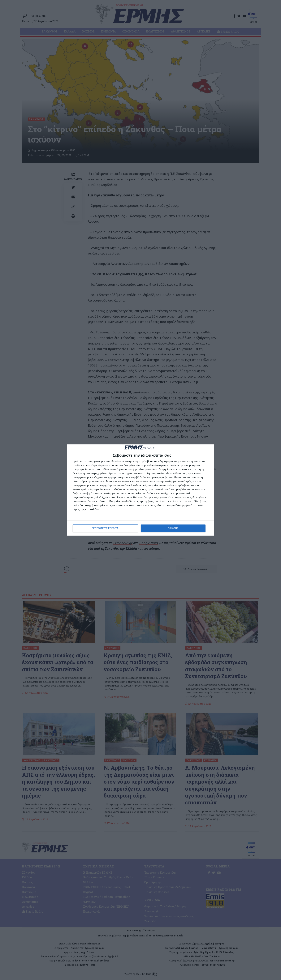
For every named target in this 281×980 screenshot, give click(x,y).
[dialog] (140, 490)
